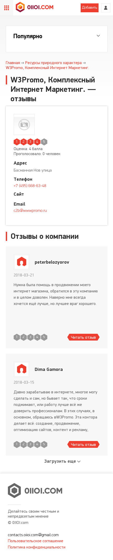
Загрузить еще (60, 461)
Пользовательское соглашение (35, 540)
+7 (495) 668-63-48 (30, 186)
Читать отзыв (83, 337)
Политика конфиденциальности (36, 547)
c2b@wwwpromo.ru (30, 211)
